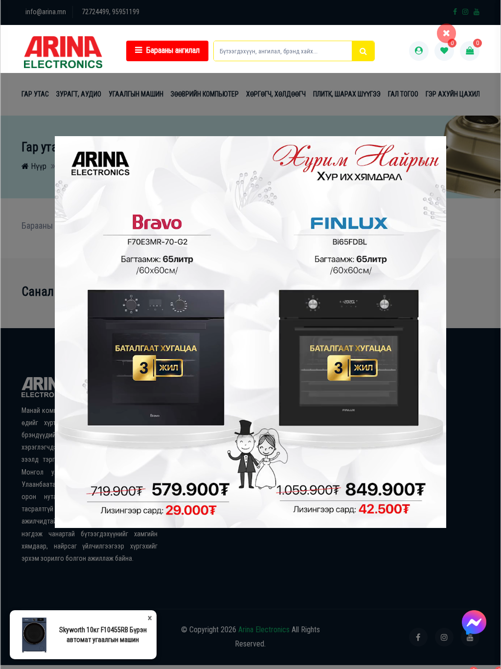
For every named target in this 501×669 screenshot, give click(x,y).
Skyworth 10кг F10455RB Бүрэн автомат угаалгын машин (103, 635)
